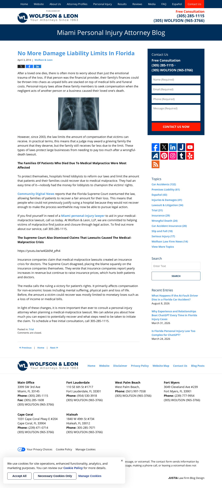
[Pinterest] (164, 156)
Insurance (161, 215)
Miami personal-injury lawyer (83, 216)
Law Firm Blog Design (186, 478)
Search (176, 276)
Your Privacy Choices (39, 449)
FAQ (163, 4)
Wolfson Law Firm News (170, 241)
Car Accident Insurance (169, 226)
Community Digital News (36, 194)
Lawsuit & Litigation (167, 205)
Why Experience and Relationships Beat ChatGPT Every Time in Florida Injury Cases (174, 315)
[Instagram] (173, 156)
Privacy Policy (140, 366)
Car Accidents (164, 184)
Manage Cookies (86, 449)
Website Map (161, 366)
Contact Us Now (176, 127)
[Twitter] (164, 147)
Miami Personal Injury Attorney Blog (48, 16)
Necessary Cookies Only (55, 476)
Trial (31, 329)
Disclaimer (120, 366)
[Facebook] (155, 147)
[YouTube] (190, 147)
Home (24, 4)
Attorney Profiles (77, 4)
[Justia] (181, 147)
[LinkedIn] (173, 147)
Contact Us (194, 4)
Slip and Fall (162, 231)
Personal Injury (102, 4)
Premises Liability (166, 189)
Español (177, 4)
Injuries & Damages (167, 200)
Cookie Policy (64, 449)
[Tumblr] (181, 156)
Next (54, 347)
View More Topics (163, 246)
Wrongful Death (164, 220)
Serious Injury (163, 236)
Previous (25, 347)
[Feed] (155, 164)
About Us (55, 4)
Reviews (137, 4)
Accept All (19, 476)
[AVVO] (155, 156)
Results (122, 4)
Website (39, 4)
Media (152, 4)
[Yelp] (190, 156)
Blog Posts (197, 366)
